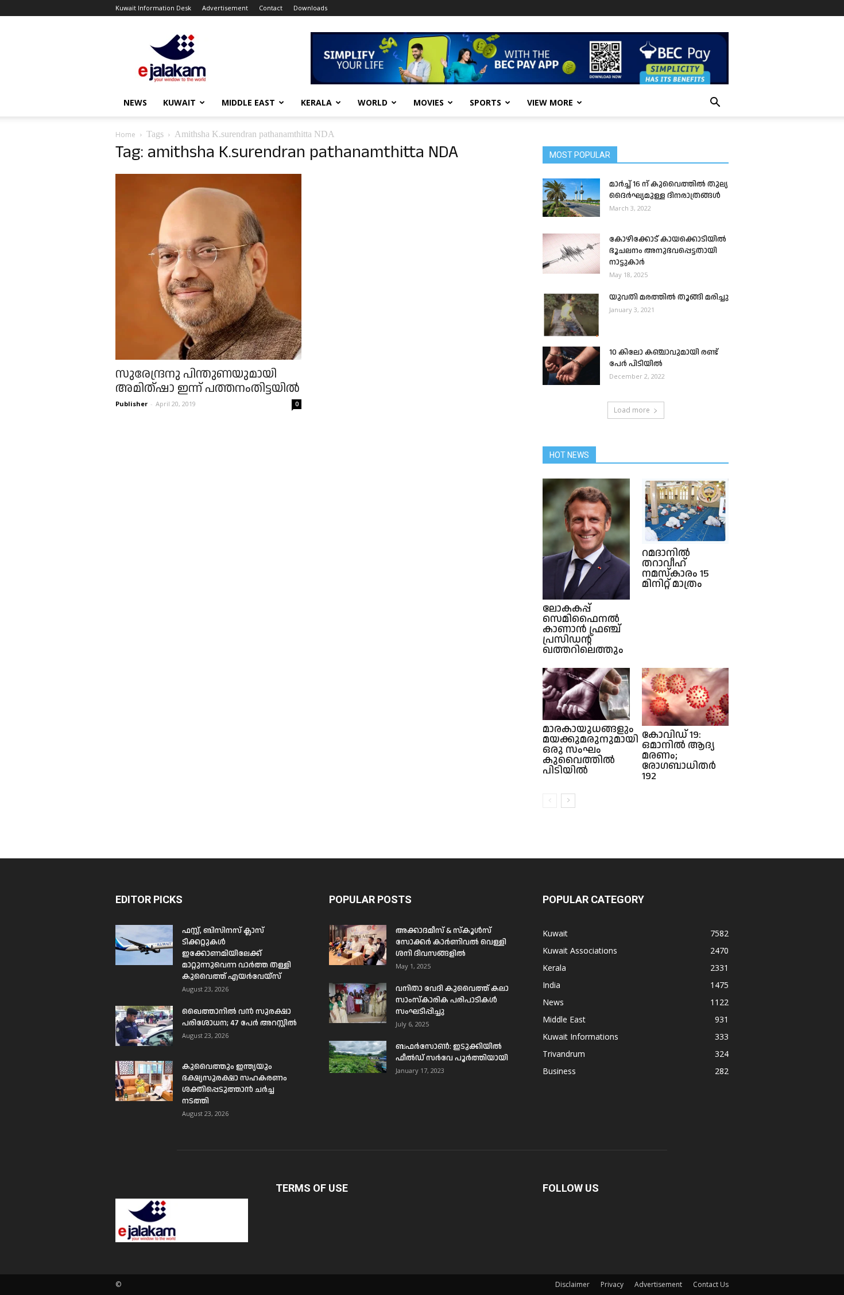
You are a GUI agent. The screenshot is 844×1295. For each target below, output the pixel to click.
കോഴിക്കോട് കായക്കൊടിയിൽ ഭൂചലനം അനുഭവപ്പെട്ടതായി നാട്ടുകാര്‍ (667, 251)
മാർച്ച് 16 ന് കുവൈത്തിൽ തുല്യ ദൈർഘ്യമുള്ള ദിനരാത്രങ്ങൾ (668, 189)
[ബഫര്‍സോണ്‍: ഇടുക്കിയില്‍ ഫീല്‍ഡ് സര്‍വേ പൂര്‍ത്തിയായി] (357, 1057)
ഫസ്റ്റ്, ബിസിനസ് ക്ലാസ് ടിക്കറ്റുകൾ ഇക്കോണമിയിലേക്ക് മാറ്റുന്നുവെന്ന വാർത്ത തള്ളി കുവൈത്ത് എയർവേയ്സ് (236, 953)
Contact (270, 7)
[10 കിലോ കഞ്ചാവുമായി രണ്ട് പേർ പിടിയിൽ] (571, 366)
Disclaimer (572, 1284)
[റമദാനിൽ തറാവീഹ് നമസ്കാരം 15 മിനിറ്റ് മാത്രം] (685, 511)
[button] (715, 103)
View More (550, 102)
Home (125, 134)
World (373, 102)
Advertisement (225, 7)
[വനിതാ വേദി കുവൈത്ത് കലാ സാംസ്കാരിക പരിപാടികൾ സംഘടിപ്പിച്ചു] (357, 1003)
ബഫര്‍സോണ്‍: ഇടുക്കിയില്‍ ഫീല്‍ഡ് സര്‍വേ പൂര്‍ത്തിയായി (452, 1052)
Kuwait (179, 102)
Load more (632, 410)
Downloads (310, 7)
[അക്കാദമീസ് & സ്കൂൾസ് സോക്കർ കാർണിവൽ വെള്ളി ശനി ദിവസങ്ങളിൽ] (357, 945)
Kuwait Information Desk (153, 7)
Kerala (316, 102)
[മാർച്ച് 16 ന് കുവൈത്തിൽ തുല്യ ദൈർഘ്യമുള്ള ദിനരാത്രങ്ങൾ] (571, 197)
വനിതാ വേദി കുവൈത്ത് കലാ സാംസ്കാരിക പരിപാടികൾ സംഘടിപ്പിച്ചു (452, 1000)
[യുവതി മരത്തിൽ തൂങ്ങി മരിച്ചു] (571, 314)
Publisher (131, 403)
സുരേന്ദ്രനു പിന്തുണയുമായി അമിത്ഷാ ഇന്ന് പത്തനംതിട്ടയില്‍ (207, 381)
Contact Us (711, 1284)
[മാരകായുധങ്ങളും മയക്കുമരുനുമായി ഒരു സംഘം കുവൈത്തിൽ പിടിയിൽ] (586, 694)
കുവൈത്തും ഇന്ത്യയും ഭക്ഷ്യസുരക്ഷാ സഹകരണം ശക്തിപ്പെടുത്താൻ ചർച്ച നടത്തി (234, 1084)
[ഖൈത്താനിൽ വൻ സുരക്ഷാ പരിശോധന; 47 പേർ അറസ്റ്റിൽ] (144, 1026)
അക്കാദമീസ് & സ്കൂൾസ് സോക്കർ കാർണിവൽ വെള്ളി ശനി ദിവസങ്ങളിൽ (451, 942)
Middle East (248, 102)
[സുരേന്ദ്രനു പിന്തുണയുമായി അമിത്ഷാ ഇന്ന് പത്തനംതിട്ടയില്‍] (208, 267)
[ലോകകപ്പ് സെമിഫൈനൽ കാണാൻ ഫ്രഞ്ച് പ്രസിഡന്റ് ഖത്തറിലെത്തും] (586, 539)
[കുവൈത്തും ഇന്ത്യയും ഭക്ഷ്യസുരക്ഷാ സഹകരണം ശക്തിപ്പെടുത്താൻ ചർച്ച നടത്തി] (144, 1081)
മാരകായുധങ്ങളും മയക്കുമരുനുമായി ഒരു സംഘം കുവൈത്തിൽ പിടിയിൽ (590, 749)
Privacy (612, 1284)
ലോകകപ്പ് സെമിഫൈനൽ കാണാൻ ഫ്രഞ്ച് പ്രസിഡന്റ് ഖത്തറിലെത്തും (583, 629)
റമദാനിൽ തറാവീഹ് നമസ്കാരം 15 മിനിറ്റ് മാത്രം (675, 568)
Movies (428, 102)
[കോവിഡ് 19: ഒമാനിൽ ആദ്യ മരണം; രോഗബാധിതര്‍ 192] (685, 697)
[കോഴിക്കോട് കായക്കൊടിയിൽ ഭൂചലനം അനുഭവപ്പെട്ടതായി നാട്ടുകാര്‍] (571, 254)
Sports (485, 102)
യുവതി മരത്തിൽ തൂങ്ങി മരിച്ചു (669, 297)
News (135, 102)
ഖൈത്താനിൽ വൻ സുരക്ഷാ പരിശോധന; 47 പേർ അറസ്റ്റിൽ (239, 1017)
